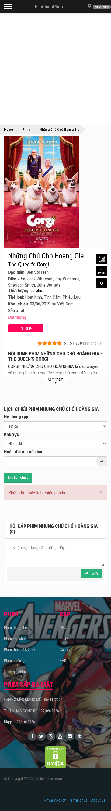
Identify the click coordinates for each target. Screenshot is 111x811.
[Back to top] (98, 796)
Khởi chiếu (18, 303)
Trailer (24, 328)
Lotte (64, 638)
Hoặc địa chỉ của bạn (24, 451)
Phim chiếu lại (14, 660)
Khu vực (11, 434)
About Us (98, 800)
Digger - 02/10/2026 (19, 721)
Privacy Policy (55, 800)
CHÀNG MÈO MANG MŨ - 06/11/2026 (33, 699)
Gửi (94, 574)
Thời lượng (18, 290)
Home (8, 129)
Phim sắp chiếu (15, 638)
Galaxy (65, 649)
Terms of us (78, 800)
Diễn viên (16, 278)
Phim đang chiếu (17, 627)
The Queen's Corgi (28, 264)
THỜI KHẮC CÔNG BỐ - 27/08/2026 (31, 710)
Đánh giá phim (15, 672)
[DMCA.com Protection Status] (55, 756)
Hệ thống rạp (16, 416)
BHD (63, 660)
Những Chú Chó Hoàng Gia (46, 256)
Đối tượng (17, 317)
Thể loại (15, 297)
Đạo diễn (16, 272)
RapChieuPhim (49, 6)
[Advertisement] (55, 68)
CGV (63, 627)
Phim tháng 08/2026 (19, 649)
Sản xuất (16, 310)
